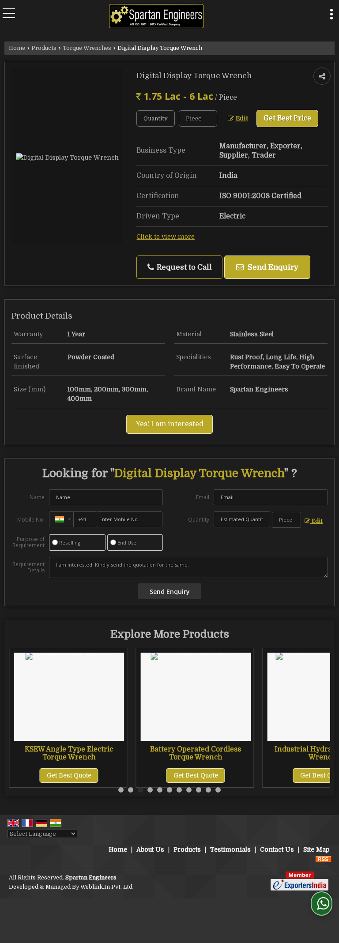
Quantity (198, 519)
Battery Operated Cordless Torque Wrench (195, 753)
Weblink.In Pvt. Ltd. (107, 887)
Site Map (316, 849)
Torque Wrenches (87, 48)
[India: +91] (61, 519)
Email (202, 497)
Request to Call (183, 267)
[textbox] (198, 118)
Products (43, 48)
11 (218, 790)
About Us (150, 849)
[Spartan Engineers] (156, 17)
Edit (241, 118)
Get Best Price (287, 118)
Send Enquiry (272, 267)
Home (17, 48)
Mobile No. (31, 519)
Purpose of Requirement (28, 542)
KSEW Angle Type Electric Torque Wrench (69, 753)
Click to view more (165, 236)
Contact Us (277, 849)
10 (208, 790)
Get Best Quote (69, 775)
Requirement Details (28, 567)
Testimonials (230, 849)
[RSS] (323, 858)
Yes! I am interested (169, 424)
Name (37, 497)
